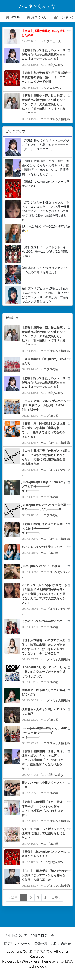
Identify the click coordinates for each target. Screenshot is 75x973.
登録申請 (41, 943)
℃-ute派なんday (52, 65)
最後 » (55, 897)
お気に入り (39, 17)
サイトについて (16, 935)
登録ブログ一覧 (42, 935)
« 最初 (13, 897)
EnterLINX (64, 961)
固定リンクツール (17, 943)
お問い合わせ (61, 943)
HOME (15, 17)
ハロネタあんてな (39, 951)
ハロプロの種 (49, 369)
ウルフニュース (51, 41)
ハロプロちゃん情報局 (55, 119)
